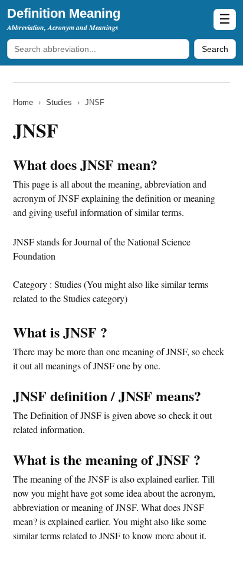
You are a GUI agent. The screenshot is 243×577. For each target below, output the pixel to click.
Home (23, 102)
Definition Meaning (63, 13)
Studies (59, 102)
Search (215, 49)
